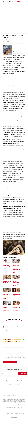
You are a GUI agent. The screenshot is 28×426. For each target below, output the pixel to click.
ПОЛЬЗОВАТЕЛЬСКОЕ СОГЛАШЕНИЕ (14, 388)
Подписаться (23, 373)
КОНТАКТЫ (17, 384)
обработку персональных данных (17, 357)
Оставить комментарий (14, 319)
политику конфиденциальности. (15, 359)
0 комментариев (8, 316)
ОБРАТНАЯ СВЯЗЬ (14, 386)
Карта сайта (14, 417)
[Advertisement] (14, 19)
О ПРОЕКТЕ (10, 384)
